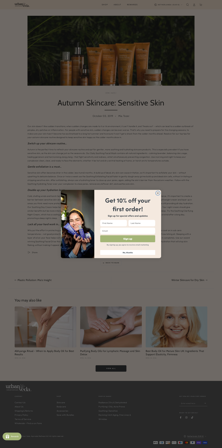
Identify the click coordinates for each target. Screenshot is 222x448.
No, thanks (128, 252)
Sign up (127, 239)
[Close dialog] (158, 193)
